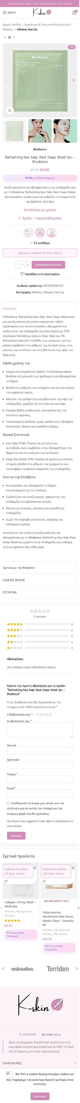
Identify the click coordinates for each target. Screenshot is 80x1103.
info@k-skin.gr (53, 1034)
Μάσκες (8, 29)
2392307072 (29, 1034)
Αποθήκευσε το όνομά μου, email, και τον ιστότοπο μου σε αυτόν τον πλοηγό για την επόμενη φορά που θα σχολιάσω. (35, 808)
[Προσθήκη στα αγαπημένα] (6, 881)
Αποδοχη (40, 1096)
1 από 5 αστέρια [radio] (37, 714)
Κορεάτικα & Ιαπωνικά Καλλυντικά (47, 24)
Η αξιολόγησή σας (19, 721)
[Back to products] (9, 37)
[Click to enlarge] (10, 110)
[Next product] (14, 37)
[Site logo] (42, 12)
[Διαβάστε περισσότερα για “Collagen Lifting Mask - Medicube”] (35, 868)
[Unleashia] (22, 968)
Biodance (35, 537)
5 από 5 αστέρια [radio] (50, 714)
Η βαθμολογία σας (19, 714)
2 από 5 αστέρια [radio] (41, 714)
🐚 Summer (61, 934)
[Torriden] (57, 968)
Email (11, 788)
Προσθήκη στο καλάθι (48, 264)
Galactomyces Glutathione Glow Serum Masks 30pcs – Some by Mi (58, 918)
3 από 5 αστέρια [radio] (44, 714)
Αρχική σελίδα (12, 24)
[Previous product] (5, 37)
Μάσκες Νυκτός (27, 29)
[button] (6, 80)
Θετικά (11, 745)
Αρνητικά (13, 759)
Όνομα (12, 774)
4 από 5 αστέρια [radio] (47, 714)
